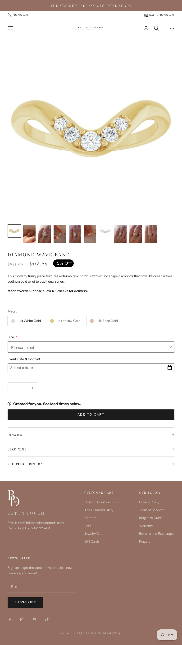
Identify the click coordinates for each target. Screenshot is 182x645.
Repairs (144, 541)
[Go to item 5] (75, 234)
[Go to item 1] (14, 231)
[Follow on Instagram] (22, 619)
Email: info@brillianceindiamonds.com (36, 523)
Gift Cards (92, 541)
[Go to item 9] (135, 234)
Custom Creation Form (101, 502)
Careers (90, 518)
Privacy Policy (149, 502)
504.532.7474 (20, 15)
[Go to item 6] (90, 234)
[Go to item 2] (29, 234)
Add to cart (91, 414)
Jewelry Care (94, 533)
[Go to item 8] (120, 234)
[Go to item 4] (59, 234)
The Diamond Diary (98, 510)
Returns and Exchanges (156, 533)
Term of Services (151, 510)
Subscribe (25, 602)
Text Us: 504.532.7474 (161, 15)
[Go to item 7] (105, 231)
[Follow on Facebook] (10, 619)
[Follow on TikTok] (47, 619)
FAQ (87, 526)
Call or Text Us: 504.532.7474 (29, 528)
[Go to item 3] (44, 234)
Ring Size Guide (151, 518)
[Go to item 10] (150, 234)
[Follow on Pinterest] (34, 619)
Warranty (146, 526)
